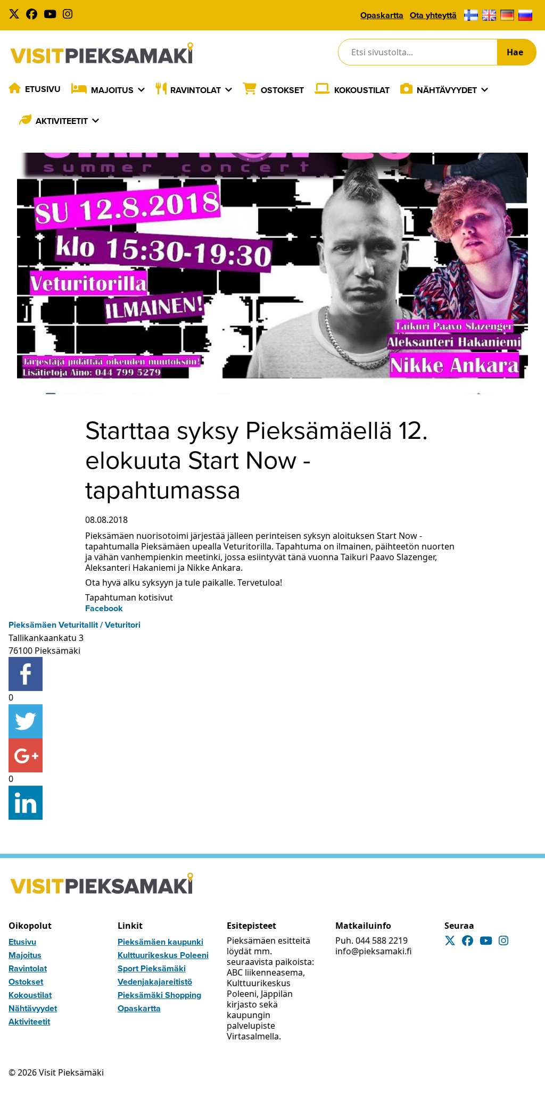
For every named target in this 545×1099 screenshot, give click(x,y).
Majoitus (112, 90)
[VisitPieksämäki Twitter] (16, 15)
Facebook (104, 608)
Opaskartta (381, 15)
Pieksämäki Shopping (159, 995)
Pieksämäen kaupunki (160, 942)
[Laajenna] (141, 90)
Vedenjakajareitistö (155, 982)
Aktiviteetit (62, 121)
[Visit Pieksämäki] (102, 52)
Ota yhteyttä (433, 15)
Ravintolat (195, 90)
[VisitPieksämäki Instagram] (70, 15)
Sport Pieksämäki (152, 968)
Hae (515, 52)
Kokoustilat (362, 90)
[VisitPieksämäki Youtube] (52, 15)
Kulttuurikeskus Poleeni (163, 955)
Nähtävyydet (447, 90)
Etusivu (43, 89)
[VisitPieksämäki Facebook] (34, 15)
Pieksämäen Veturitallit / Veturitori (75, 625)
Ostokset (282, 90)
